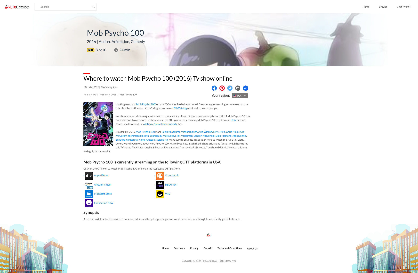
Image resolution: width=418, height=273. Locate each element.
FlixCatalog (180, 108)
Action (148, 123)
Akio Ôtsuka (205, 131)
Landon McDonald (204, 135)
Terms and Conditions (229, 248)
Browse (383, 6)
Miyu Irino (219, 131)
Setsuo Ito (162, 139)
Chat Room (403, 6)
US (94, 94)
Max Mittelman (184, 135)
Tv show (103, 94)
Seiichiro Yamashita (127, 139)
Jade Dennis (239, 135)
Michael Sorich (189, 131)
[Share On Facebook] (214, 88)
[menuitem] (366, 6)
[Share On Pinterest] (222, 88)
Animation (160, 123)
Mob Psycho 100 (145, 131)
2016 (113, 94)
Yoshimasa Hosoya (138, 135)
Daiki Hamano (224, 135)
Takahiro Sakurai (170, 131)
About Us (252, 248)
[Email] (237, 88)
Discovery (179, 248)
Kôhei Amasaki (147, 139)
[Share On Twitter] (230, 88)
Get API (208, 248)
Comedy (172, 123)
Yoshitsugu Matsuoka (162, 135)
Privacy (194, 248)
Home (366, 6)
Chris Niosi (232, 131)
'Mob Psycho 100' (146, 104)
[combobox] (240, 95)
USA (233, 119)
